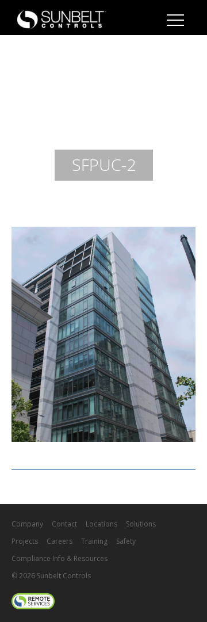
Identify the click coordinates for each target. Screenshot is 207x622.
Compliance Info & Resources (60, 558)
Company (27, 524)
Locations (101, 524)
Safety (126, 541)
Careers (59, 541)
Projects (25, 541)
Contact (64, 524)
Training (94, 541)
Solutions (141, 524)
